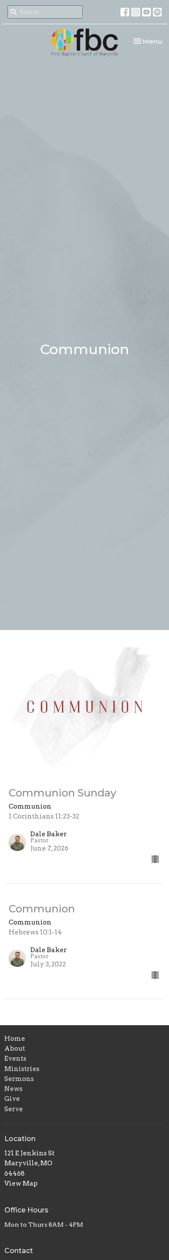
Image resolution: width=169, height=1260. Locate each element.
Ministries (21, 1069)
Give (12, 1099)
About (14, 1048)
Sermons (19, 1079)
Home (14, 1039)
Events (15, 1058)
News (13, 1089)
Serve (13, 1109)
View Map (21, 1183)
